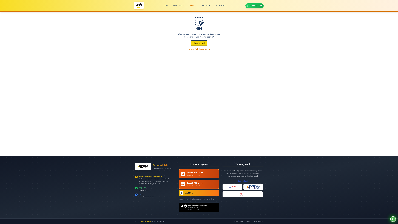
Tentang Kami (238, 221)
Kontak (248, 221)
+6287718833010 (144, 190)
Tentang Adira (178, 5)
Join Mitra (206, 5)
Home (165, 5)
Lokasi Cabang (220, 5)
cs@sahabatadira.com (146, 197)
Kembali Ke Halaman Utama (199, 49)
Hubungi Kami (199, 43)
